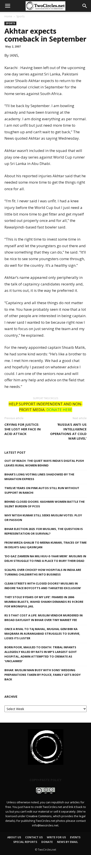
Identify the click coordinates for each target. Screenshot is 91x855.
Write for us (56, 837)
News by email (67, 842)
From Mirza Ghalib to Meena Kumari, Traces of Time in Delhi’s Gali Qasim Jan (45, 545)
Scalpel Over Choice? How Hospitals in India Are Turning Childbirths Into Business (42, 572)
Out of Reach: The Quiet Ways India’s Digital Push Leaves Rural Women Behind (44, 463)
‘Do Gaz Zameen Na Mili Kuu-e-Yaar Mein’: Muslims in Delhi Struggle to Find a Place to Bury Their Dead (45, 558)
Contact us (34, 837)
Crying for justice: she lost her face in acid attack (22, 429)
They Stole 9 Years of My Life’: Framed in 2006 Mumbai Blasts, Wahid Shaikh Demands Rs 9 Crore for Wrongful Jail (43, 601)
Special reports (25, 842)
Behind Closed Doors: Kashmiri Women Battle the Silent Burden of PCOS (44, 504)
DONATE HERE (59, 409)
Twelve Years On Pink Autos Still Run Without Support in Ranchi (41, 490)
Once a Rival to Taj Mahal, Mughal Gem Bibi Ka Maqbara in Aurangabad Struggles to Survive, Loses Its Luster (42, 633)
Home (8, 16)
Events (75, 837)
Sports (20, 16)
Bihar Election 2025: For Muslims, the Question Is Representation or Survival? (43, 531)
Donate (47, 842)
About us (14, 837)
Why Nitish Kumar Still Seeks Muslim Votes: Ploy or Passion (43, 517)
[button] (85, 6)
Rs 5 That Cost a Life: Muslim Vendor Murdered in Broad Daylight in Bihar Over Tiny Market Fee (43, 617)
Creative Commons (39, 816)
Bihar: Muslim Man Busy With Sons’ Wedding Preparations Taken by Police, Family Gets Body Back (42, 674)
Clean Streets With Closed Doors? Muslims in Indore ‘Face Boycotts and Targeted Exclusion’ (42, 585)
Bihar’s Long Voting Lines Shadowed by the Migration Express (39, 476)
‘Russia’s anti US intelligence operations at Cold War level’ (68, 431)
